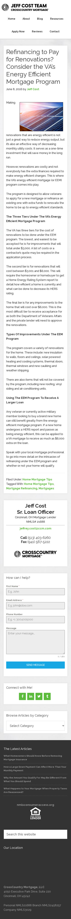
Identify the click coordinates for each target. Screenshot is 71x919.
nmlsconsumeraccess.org (35, 805)
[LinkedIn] (30, 696)
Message (11, 628)
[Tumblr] (47, 696)
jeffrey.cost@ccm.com (35, 528)
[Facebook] (22, 696)
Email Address (14, 600)
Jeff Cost (35, 7)
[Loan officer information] (35, 555)
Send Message (35, 665)
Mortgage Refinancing (21, 488)
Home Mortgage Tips (37, 479)
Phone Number (14, 614)
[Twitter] (39, 696)
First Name (12, 586)
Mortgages (46, 488)
